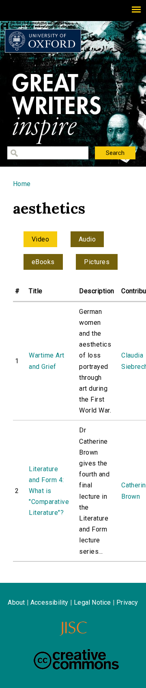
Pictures (97, 262)
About (16, 602)
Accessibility (49, 602)
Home (22, 184)
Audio (87, 239)
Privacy (127, 602)
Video (40, 239)
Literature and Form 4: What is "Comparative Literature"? (49, 491)
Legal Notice (92, 602)
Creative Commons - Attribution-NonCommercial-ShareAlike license (76, 659)
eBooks (43, 262)
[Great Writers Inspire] (43, 41)
